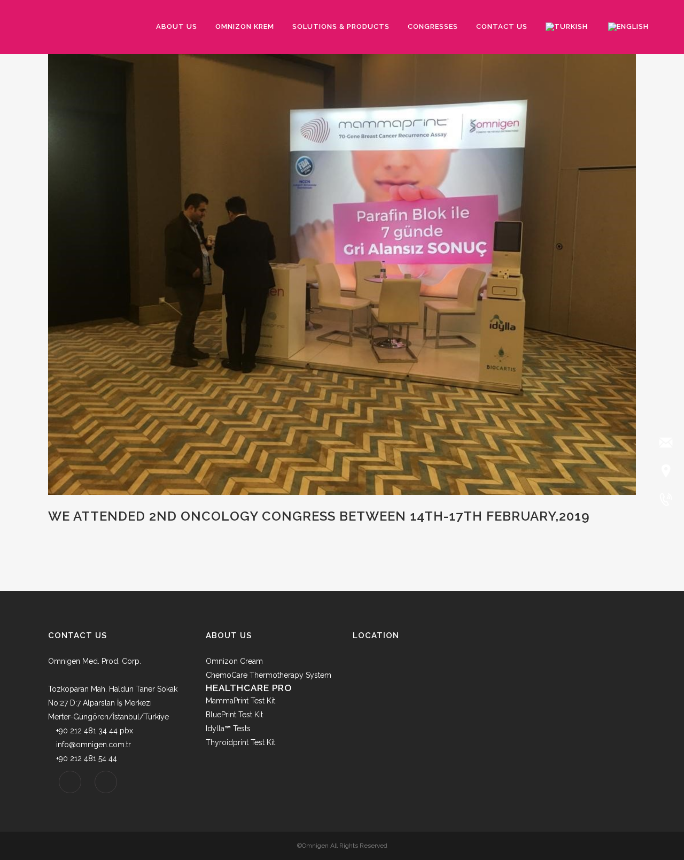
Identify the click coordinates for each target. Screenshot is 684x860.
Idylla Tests (228, 728)
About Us (229, 635)
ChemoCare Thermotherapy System (268, 675)
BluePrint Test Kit (234, 714)
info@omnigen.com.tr (93, 744)
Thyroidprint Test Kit (240, 742)
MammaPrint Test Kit (240, 700)
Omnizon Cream (234, 661)
